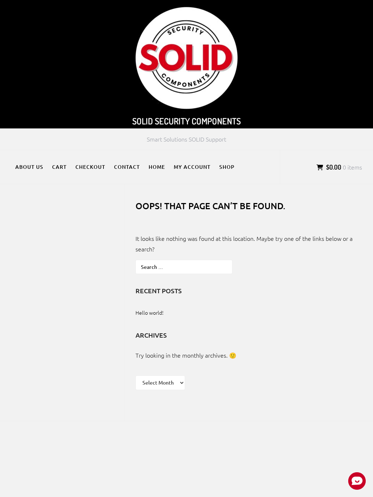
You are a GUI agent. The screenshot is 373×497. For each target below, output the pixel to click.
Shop (227, 166)
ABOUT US (29, 166)
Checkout (90, 166)
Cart (59, 166)
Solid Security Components (186, 121)
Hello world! (150, 312)
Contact (127, 166)
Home (157, 166)
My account (192, 166)
